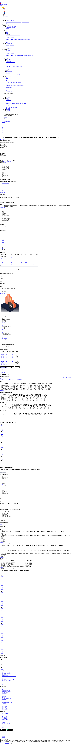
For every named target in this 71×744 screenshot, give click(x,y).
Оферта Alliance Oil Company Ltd (7, 190)
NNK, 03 (2, 361)
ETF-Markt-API (8, 111)
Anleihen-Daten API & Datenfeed (11, 107)
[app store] (3, 730)
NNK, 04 (2, 358)
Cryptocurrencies (8, 60)
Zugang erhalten (2, 293)
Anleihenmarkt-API (9, 109)
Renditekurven (8, 33)
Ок (0, 742)
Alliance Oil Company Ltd (7, 161)
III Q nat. (2, 578)
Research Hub (8, 89)
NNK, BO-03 (3, 365)
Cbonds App (8, 97)
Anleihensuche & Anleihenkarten (11, 26)
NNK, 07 (2, 355)
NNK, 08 (2, 356)
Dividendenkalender (9, 43)
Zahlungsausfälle (4, 688)
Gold (7, 78)
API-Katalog (8, 108)
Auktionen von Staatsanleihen (6, 691)
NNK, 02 (2, 363)
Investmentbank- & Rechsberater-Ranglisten (13, 35)
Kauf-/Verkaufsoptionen (6, 690)
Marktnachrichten (5, 716)
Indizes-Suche (8, 59)
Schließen (1, 5)
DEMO (5, 117)
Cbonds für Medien (9, 91)
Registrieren (5, 4)
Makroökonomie (8, 69)
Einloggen (2, 4)
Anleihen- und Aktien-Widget (6, 698)
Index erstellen (4, 708)
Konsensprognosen (9, 71)
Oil (6, 77)
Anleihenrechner (8, 100)
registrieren (7, 743)
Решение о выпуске (5, 183)
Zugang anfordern (7, 121)
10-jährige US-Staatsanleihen (6, 680)
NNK (1, 378)
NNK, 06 (2, 357)
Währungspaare (8, 61)
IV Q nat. (2, 430)
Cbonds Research (9, 90)
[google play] (10, 730)
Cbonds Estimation (5, 675)
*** (1, 148)
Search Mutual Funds (9, 51)
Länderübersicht (8, 68)
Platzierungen (4, 689)
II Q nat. (2, 425)
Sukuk (7, 32)
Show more (2, 390)
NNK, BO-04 (3, 367)
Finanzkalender (8, 29)
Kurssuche (7, 28)
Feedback (3, 737)
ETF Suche (8, 50)
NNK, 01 (2, 362)
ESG (7, 31)
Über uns (3, 122)
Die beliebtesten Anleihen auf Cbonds (8, 679)
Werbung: (3, 736)
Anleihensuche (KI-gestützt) (10, 27)
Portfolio (7, 18)
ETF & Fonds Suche (5, 713)
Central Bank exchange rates (10, 62)
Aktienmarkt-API (8, 110)
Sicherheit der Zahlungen (6, 723)
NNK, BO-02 (3, 364)
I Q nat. (2, 573)
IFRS (5, 162)
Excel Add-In (8, 96)
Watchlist (7, 98)
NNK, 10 (2, 354)
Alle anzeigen (2, 192)
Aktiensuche (8, 42)
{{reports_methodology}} (67, 377)
